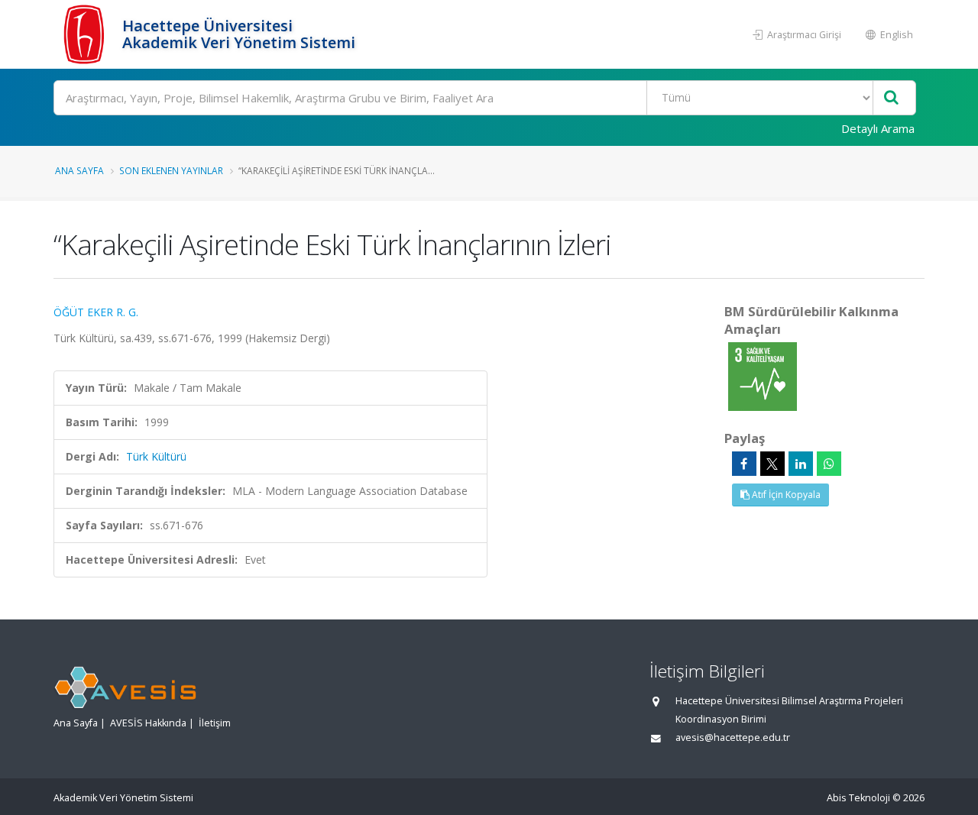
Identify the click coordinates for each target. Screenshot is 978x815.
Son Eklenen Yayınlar (171, 170)
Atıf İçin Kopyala (785, 494)
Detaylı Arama (878, 128)
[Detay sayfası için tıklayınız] (762, 375)
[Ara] (891, 98)
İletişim (215, 722)
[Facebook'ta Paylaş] (744, 463)
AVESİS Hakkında (148, 722)
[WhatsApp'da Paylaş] (829, 463)
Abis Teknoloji (858, 797)
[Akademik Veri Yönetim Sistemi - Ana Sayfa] (85, 34)
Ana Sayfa (79, 170)
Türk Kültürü (156, 456)
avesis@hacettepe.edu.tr (732, 737)
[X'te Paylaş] (772, 463)
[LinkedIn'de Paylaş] (801, 463)
